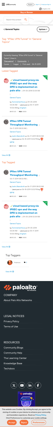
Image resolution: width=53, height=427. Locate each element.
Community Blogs (13, 347)
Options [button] (42, 29)
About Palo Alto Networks (18, 300)
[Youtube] (22, 385)
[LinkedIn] (30, 385)
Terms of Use (11, 326)
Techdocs (9, 368)
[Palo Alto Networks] (26, 288)
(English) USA (46, 9)
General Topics (12, 29)
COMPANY (10, 295)
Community (22, 61)
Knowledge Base (13, 363)
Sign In (38, 4)
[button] (12, 422)
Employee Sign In (46, 4)
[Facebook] (38, 385)
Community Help (13, 352)
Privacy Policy (40, 415)
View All (5, 155)
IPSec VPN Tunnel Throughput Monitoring (25, 124)
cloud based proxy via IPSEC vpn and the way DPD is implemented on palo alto (25, 87)
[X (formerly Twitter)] (14, 385)
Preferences (39, 422)
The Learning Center (15, 358)
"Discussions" (9, 61)
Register (30, 4)
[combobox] (16, 19)
